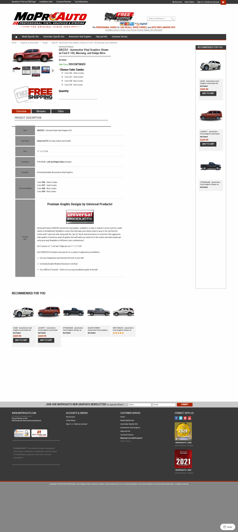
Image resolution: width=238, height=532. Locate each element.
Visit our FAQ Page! (28, 2)
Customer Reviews (62, 2)
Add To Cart (208, 93)
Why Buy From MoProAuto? (131, 438)
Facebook (177, 418)
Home (16, 36)
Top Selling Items (79, 2)
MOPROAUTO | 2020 (183, 443)
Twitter (181, 418)
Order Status (189, 2)
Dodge (45, 43)
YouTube (190, 418)
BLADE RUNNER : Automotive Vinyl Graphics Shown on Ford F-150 (98, 330)
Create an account (212, 2)
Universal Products (66, 47)
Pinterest (185, 418)
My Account (177, 2)
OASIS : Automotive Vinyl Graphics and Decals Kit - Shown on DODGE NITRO (209, 83)
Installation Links (44, 2)
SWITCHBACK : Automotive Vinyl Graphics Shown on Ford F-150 (123, 330)
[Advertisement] (211, 242)
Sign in (199, 2)
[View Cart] (224, 2)
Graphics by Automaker (29, 43)
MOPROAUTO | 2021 (183, 470)
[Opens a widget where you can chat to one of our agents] (227, 527)
